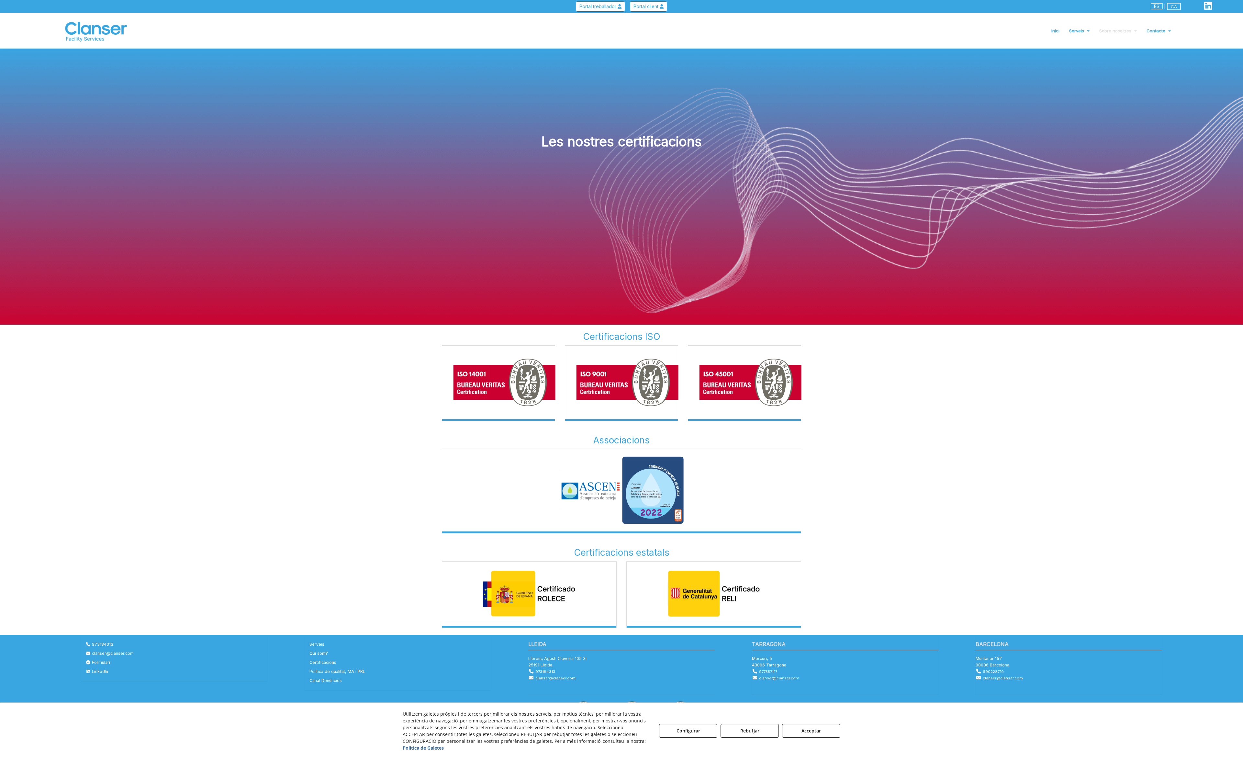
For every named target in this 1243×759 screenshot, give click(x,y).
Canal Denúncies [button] (325, 680)
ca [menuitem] (1174, 6)
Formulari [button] (100, 662)
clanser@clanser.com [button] (112, 653)
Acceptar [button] (811, 731)
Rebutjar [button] (749, 731)
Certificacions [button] (322, 662)
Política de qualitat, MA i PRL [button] (337, 671)
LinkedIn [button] (99, 671)
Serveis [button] (316, 644)
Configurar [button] (688, 731)
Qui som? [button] (318, 653)
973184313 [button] (102, 644)
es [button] (1156, 6)
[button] (1208, 7)
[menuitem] (1166, 6)
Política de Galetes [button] (423, 748)
